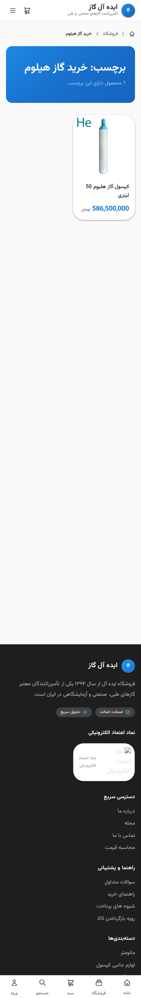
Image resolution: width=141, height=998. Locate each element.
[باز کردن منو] (13, 10)
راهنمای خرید (121, 894)
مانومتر (128, 953)
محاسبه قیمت (120, 848)
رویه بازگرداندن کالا (116, 919)
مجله (129, 823)
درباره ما (126, 811)
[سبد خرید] (27, 10)
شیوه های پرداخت (115, 906)
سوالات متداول (120, 882)
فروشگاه (110, 33)
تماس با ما (123, 836)
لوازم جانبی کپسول (115, 965)
